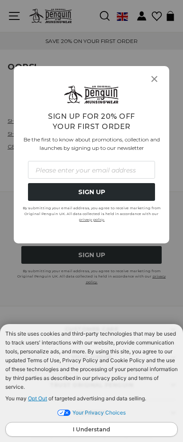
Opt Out (37, 398)
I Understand (91, 429)
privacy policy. (92, 219)
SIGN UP (91, 192)
